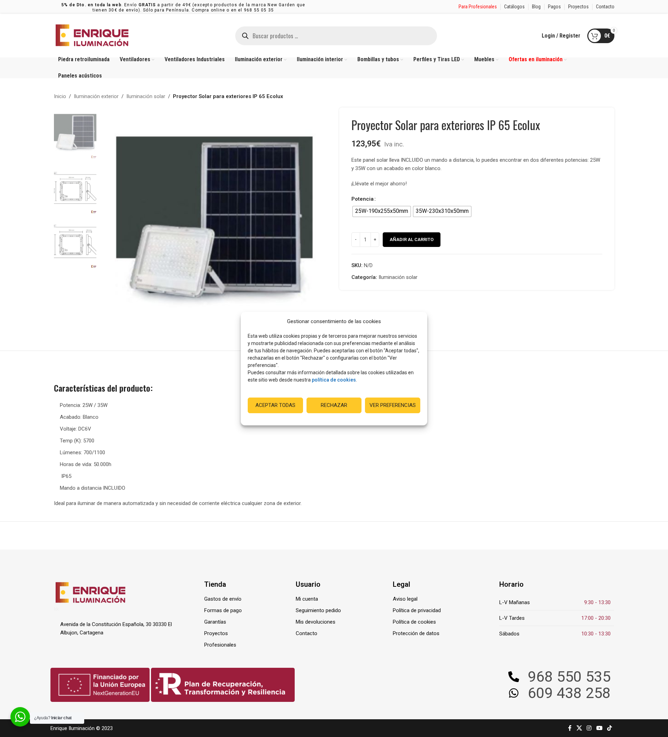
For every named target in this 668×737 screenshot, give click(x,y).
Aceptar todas (275, 405)
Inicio (60, 96)
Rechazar (334, 405)
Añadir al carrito (412, 239)
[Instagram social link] (589, 728)
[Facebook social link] (570, 728)
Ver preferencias (392, 405)
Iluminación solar (145, 96)
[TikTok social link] (609, 728)
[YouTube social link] (599, 728)
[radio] (382, 211)
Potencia (362, 199)
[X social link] (579, 728)
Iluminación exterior (96, 96)
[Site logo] (92, 35)
